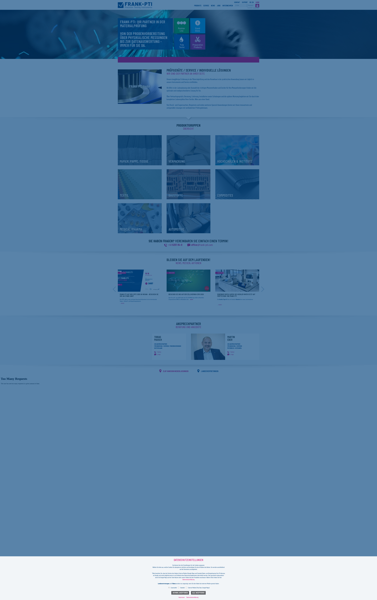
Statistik (182, 588)
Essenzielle (174, 588)
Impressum (182, 597)
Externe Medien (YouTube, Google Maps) (199, 588)
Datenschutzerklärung (188, 579)
